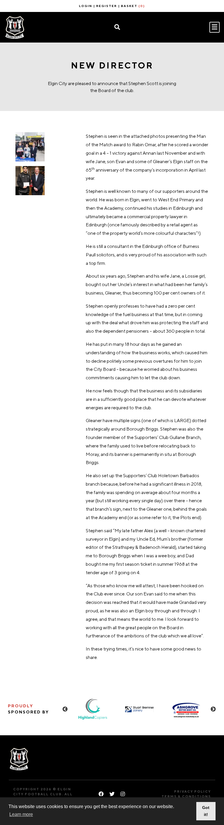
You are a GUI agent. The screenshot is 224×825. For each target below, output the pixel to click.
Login (85, 6)
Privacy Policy (192, 791)
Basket (133, 6)
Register (106, 6)
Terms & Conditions (186, 796)
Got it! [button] (205, 811)
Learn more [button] (21, 814)
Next (213, 709)
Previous (65, 709)
